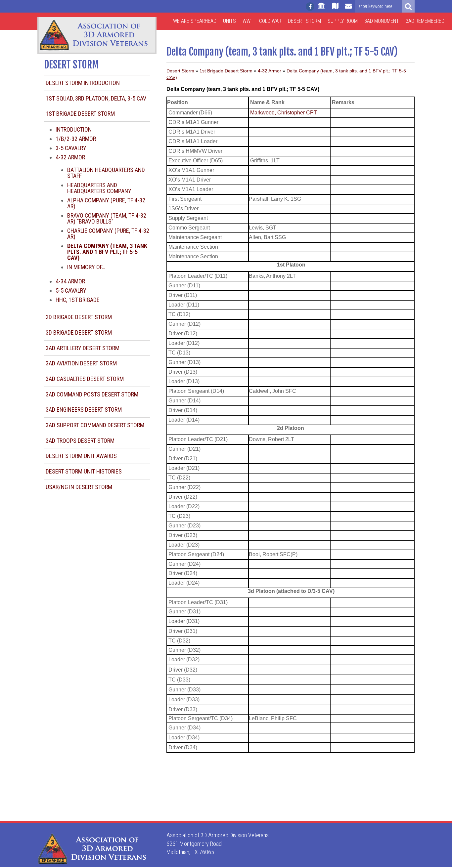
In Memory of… (86, 267)
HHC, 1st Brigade (78, 299)
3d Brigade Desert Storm (79, 332)
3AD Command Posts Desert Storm (92, 394)
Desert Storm (304, 21)
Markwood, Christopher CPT (283, 112)
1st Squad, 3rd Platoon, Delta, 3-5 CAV (96, 98)
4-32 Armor (70, 157)
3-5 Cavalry (71, 147)
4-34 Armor (70, 281)
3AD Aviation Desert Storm (81, 363)
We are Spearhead (194, 21)
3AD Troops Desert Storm (80, 440)
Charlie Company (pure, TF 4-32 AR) (108, 233)
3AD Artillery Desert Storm (82, 348)
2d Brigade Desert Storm (79, 316)
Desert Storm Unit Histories (84, 471)
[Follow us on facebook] (310, 7)
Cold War (270, 21)
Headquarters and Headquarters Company (99, 188)
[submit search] (408, 6)
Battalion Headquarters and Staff (106, 172)
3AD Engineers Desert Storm (84, 409)
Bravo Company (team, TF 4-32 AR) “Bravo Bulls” (106, 218)
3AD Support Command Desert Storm (95, 425)
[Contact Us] (348, 9)
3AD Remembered (425, 21)
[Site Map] (335, 9)
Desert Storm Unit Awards (81, 455)
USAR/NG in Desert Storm (79, 486)
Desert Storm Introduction (83, 82)
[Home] (321, 9)
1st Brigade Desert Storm (80, 113)
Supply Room (343, 21)
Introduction (74, 129)
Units (229, 21)
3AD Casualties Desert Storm (85, 378)
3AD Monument (381, 21)
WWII (247, 21)
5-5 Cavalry (71, 290)
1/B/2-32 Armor (76, 138)
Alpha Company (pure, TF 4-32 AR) (106, 203)
